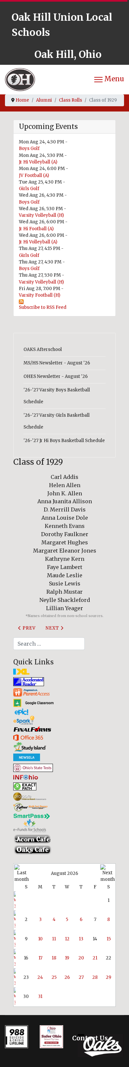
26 (67, 977)
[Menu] (109, 79)
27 (81, 977)
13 (81, 939)
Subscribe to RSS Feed (42, 307)
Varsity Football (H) (39, 295)
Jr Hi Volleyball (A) (38, 162)
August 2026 (64, 873)
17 (40, 958)
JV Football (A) (34, 175)
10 (40, 939)
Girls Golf (29, 188)
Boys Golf (29, 148)
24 (40, 977)
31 (40, 996)
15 (109, 939)
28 (95, 977)
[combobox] (49, 643)
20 (81, 958)
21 (95, 958)
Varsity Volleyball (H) (41, 215)
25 (54, 977)
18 (54, 958)
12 (67, 939)
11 (54, 939)
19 (67, 958)
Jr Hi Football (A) (36, 229)
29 (108, 977)
